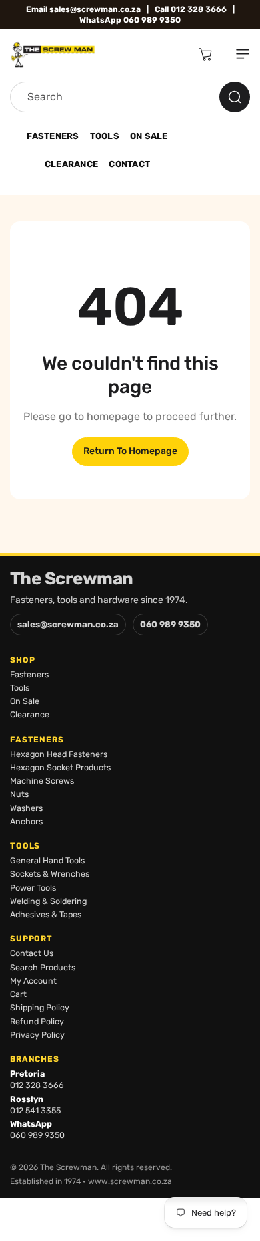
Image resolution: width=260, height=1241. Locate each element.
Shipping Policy (39, 1007)
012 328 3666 (37, 1085)
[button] (237, 54)
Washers (26, 808)
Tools (104, 136)
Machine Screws (42, 781)
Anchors (26, 821)
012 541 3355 (35, 1110)
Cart (18, 994)
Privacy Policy (37, 1035)
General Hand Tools (47, 860)
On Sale (149, 136)
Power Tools (33, 888)
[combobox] (130, 97)
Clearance (71, 164)
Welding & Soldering (48, 901)
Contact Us (31, 953)
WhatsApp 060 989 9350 (130, 20)
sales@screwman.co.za (68, 624)
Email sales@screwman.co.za (83, 9)
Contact (129, 164)
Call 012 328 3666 (191, 9)
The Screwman (71, 579)
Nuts (19, 794)
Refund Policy (37, 1021)
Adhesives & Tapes (45, 914)
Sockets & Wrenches (49, 874)
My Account (33, 981)
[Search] (234, 97)
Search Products (42, 967)
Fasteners (53, 136)
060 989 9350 (170, 624)
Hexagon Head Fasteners (58, 754)
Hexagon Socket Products (60, 767)
